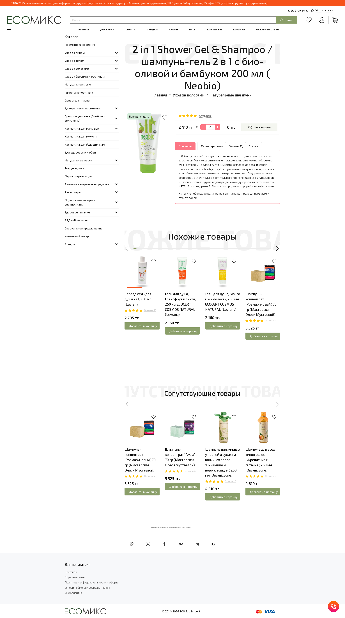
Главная (83, 29)
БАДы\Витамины (76, 220)
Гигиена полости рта (79, 92)
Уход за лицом (75, 52)
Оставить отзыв (267, 29)
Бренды (70, 244)
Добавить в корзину (143, 326)
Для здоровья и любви (80, 152)
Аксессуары (73, 192)
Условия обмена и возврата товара (87, 587)
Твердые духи (74, 168)
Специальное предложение (83, 228)
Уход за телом (74, 60)
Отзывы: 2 (230, 481)
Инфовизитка (73, 592)
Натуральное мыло (78, 84)
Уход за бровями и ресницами (85, 76)
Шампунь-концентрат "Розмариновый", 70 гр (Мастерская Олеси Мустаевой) (261, 304)
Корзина (239, 29)
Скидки (152, 29)
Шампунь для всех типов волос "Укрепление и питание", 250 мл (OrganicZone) (260, 459)
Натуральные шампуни (231, 95)
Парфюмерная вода (78, 176)
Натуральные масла (78, 160)
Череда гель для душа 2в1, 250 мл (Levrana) (138, 299)
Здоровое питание (77, 212)
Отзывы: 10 (150, 310)
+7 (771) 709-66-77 (298, 10)
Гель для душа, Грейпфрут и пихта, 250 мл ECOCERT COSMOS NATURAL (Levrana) (180, 304)
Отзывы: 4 (270, 320)
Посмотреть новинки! (80, 44)
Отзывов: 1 (206, 115)
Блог (192, 29)
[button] (127, 248)
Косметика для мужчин (81, 136)
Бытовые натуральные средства (87, 184)
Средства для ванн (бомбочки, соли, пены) (85, 118)
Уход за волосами (188, 95)
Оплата (130, 29)
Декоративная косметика (82, 108)
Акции (173, 29)
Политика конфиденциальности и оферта (92, 582)
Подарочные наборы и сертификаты (80, 202)
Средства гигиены (77, 100)
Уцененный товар (77, 236)
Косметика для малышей (82, 128)
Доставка (107, 29)
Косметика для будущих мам (85, 144)
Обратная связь (75, 577)
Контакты (214, 29)
